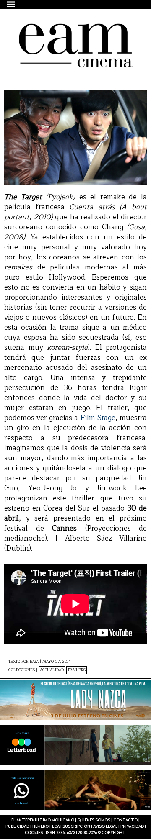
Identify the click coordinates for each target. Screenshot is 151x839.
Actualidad (52, 670)
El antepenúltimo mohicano (66, 38)
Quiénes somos (93, 820)
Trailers (77, 670)
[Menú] (11, 4)
